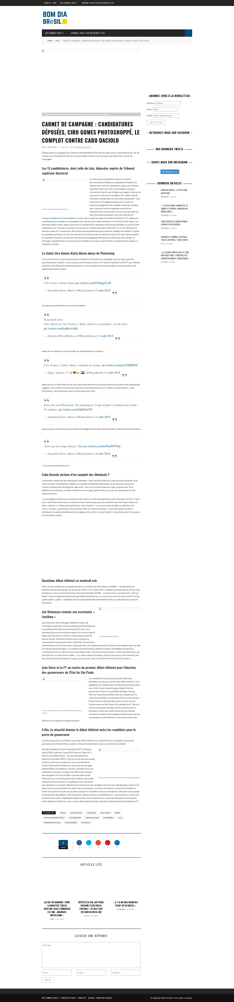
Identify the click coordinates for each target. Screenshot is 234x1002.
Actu (44, 147)
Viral (52, 919)
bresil (63, 813)
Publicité (82, 998)
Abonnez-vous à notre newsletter (98, 2)
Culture (164, 262)
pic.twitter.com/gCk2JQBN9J (120, 365)
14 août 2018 (102, 453)
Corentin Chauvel (83, 147)
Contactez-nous (68, 998)
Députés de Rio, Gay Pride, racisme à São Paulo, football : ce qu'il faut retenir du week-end (91, 907)
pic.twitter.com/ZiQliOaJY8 (75, 409)
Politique (52, 147)
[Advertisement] (169, 68)
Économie (121, 909)
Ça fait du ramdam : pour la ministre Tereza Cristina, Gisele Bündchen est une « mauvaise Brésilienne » (57, 909)
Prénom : (151, 103)
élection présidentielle (54, 818)
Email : (150, 115)
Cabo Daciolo (76, 813)
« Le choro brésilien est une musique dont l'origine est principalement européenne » (175, 255)
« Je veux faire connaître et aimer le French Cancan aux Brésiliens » (174, 208)
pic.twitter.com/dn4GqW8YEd (102, 446)
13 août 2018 (102, 290)
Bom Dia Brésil (168, 998)
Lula (120, 818)
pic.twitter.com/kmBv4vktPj (61, 328)
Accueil (91, 998)
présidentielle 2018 (52, 823)
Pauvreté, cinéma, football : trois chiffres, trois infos (175, 238)
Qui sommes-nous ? (69, 2)
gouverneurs (75, 818)
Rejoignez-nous (171, 172)
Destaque (165, 197)
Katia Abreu (108, 818)
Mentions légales (104, 998)
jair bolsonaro (92, 818)
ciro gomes (105, 813)
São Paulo (86, 823)
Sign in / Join (50, 2)
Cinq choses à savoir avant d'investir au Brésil (174, 223)
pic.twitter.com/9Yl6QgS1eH (93, 283)
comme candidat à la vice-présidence (59, 218)
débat (117, 813)
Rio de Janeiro (71, 823)
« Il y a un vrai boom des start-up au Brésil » (125, 904)
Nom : (150, 109)
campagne (91, 813)
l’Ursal (131, 512)
